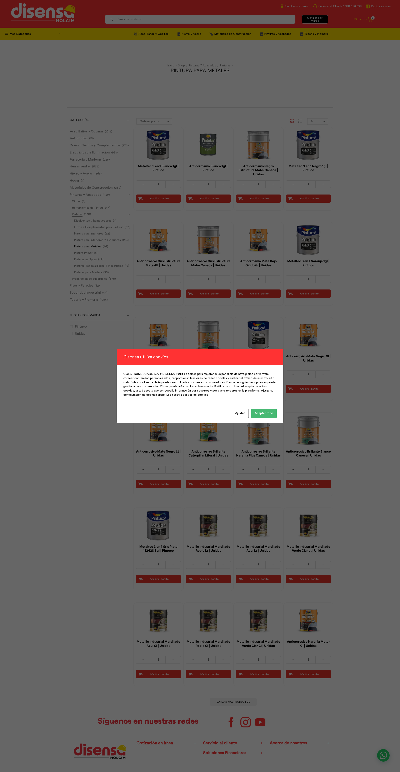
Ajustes (240, 413)
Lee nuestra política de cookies (187, 394)
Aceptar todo (264, 413)
